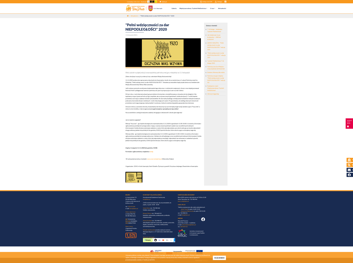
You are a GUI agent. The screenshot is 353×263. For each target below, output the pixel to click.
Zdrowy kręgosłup (213, 94)
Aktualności (222, 8)
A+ (136, 2)
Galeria (174, 8)
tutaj (151, 151)
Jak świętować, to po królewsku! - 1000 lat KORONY (214, 37)
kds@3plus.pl (146, 199)
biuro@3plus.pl (134, 208)
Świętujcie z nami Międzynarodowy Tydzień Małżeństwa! (215, 88)
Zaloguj (219, 1)
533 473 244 (131, 206)
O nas (212, 8)
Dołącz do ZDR (207, 1)
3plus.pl (164, 1)
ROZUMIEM (219, 258)
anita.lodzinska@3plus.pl (189, 224)
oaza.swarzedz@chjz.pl (154, 159)
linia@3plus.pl (186, 215)
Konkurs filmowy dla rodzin (216, 72)
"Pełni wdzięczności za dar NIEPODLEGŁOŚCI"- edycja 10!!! (216, 55)
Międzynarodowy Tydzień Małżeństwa (192, 8)
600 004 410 (184, 226)
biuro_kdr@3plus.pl (183, 201)
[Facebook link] (203, 220)
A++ (138, 2)
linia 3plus (181, 204)
